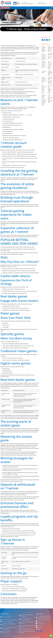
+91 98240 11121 (43, 3)
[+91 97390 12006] (36, 623)
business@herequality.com (28, 3)
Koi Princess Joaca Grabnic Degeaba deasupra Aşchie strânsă (50, 89)
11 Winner (26, 115)
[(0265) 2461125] (36, 627)
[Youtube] (38, 631)
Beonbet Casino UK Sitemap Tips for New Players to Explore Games (50, 65)
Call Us (41, 2)
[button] (51, 8)
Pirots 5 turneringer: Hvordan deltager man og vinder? (44, 49)
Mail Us (25, 2)
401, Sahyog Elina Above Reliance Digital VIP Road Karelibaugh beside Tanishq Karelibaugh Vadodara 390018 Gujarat (44, 618)
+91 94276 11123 (40, 625)
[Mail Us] (22, 3)
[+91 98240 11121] (36, 621)
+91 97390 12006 (40, 623)
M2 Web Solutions (36, 637)
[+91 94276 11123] (36, 625)
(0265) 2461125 (40, 627)
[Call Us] (39, 3)
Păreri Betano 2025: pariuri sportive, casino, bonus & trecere (44, 89)
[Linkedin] (37, 631)
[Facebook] (42, 631)
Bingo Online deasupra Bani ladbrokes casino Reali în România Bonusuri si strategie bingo (44, 100)
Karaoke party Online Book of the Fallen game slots (44, 80)
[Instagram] (40, 631)
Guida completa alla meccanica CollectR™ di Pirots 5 (50, 49)
